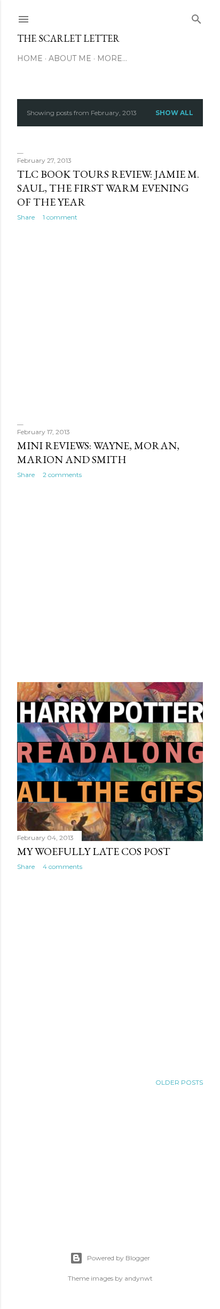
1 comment (60, 217)
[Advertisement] (110, 323)
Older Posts (179, 1082)
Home (30, 58)
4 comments (62, 866)
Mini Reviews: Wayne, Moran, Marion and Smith (98, 452)
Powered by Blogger (118, 1258)
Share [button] (26, 217)
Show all (174, 113)
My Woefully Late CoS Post (93, 851)
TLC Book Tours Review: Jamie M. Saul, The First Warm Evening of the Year (108, 188)
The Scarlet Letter (68, 38)
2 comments (62, 475)
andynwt (138, 1278)
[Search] (196, 16)
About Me (70, 58)
